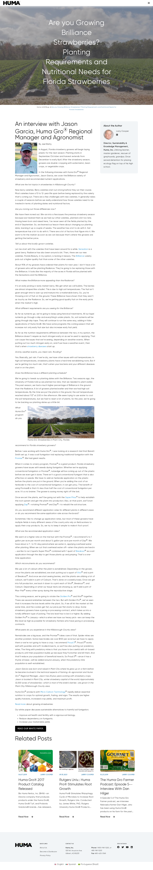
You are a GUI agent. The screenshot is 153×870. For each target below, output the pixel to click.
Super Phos (70, 497)
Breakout (80, 551)
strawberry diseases (36, 346)
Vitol (79, 573)
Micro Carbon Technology (52, 692)
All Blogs (46, 107)
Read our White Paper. (31, 729)
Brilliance (80, 256)
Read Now (23, 817)
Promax (18, 458)
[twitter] (123, 847)
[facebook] (118, 847)
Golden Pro (65, 596)
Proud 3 (71, 643)
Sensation (83, 249)
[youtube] (127, 847)
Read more (20, 704)
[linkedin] (132, 847)
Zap (26, 505)
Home (39, 107)
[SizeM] (11, 2)
